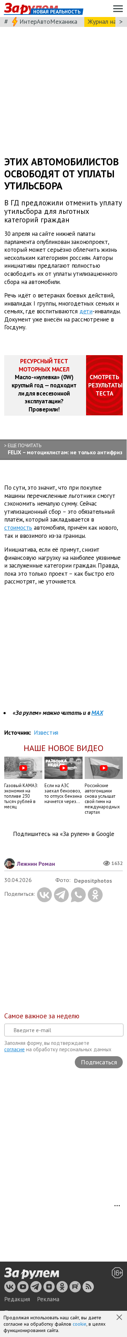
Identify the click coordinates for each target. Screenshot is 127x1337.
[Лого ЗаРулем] (31, 1273)
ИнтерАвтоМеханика (48, 21)
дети (85, 311)
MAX (97, 713)
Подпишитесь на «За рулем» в (63, 834)
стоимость (18, 527)
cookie (79, 1324)
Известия (46, 732)
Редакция (17, 1299)
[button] (119, 1317)
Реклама (48, 1299)
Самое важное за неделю (41, 1016)
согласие (14, 1049)
